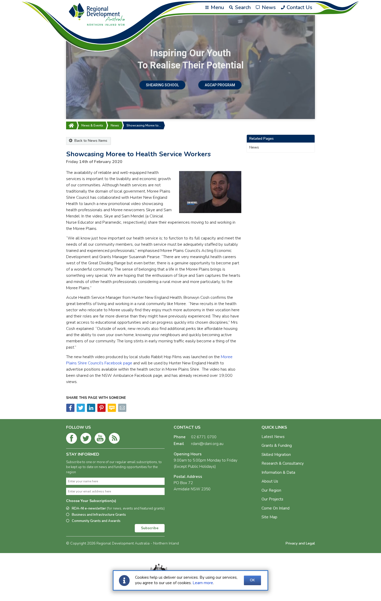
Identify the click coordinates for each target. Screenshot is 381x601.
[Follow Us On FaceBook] (71, 439)
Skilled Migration (276, 454)
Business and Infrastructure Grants (99, 514)
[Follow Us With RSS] (114, 439)
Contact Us (298, 7)
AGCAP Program (220, 85)
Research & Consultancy (283, 463)
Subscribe (149, 528)
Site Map (269, 517)
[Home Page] (71, 125)
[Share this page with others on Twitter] (80, 411)
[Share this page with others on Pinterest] (101, 411)
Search (242, 7)
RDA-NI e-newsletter (118, 508)
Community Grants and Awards (96, 521)
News (268, 7)
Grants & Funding (277, 445)
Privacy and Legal (300, 543)
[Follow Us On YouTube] (100, 439)
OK (252, 580)
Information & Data (278, 472)
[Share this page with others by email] (121, 411)
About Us (270, 481)
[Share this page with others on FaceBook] (70, 411)
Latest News (273, 436)
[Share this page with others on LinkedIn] (90, 411)
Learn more (203, 582)
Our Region (271, 490)
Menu (216, 7)
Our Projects (272, 499)
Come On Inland (276, 508)
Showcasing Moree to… (143, 125)
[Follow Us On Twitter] (85, 439)
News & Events (92, 125)
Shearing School (162, 85)
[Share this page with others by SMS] (111, 411)
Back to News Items (90, 140)
